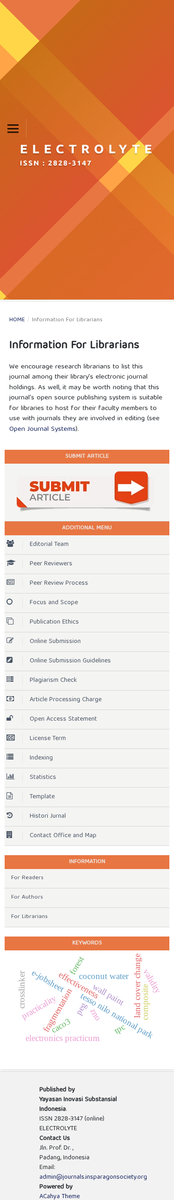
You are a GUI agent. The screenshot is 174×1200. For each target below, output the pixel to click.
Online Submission (55, 641)
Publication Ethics (54, 622)
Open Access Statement (63, 719)
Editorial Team (49, 544)
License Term (48, 738)
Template (42, 796)
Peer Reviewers (51, 563)
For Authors (27, 897)
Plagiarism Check (53, 680)
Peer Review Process (59, 583)
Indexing (41, 758)
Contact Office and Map (63, 835)
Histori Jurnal (48, 816)
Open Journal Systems (42, 429)
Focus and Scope (54, 602)
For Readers (27, 878)
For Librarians (29, 917)
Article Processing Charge (66, 699)
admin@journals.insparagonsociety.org (93, 1177)
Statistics (43, 777)
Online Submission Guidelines (70, 661)
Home (17, 320)
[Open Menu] (13, 128)
